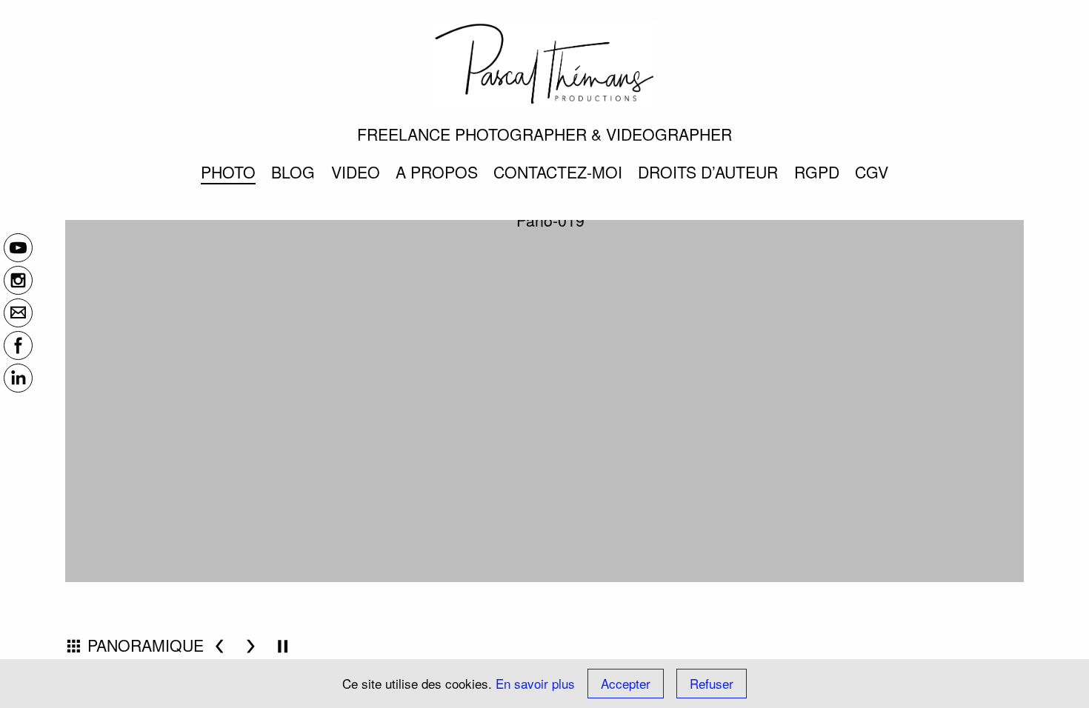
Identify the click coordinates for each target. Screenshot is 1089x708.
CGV (871, 172)
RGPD (816, 172)
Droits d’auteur (708, 172)
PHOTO (228, 172)
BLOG (293, 172)
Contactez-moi (557, 172)
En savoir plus (535, 683)
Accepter (625, 683)
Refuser (711, 683)
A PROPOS (437, 172)
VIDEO (355, 172)
